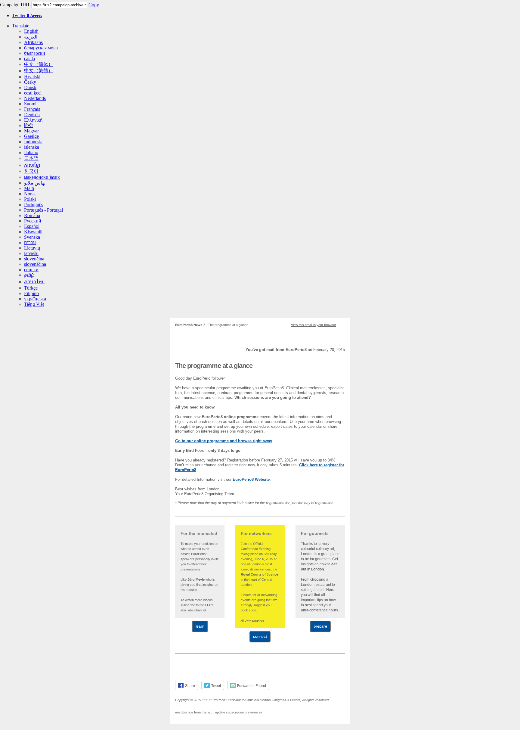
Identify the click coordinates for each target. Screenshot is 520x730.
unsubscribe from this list (193, 712)
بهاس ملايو (34, 182)
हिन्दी (28, 125)
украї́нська (35, 298)
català (29, 58)
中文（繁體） (38, 70)
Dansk (30, 87)
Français (32, 109)
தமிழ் (29, 275)
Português (33, 204)
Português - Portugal (43, 210)
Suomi (30, 103)
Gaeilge (31, 136)
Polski (30, 199)
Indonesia (33, 141)
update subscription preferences (238, 712)
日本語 (31, 158)
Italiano (31, 152)
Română (32, 215)
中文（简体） (38, 64)
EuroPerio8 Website (251, 479)
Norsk (30, 193)
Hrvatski (32, 76)
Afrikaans (33, 42)
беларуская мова (41, 47)
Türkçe (31, 287)
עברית (30, 242)
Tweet (216, 686)
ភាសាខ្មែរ (32, 165)
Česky (30, 82)
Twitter (27, 15)
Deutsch (32, 114)
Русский (32, 220)
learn (200, 626)
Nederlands (35, 98)
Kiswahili (33, 231)
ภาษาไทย (34, 281)
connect (260, 637)
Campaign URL (15, 4)
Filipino (31, 293)
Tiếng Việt (34, 304)
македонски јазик (42, 177)
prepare (320, 626)
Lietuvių (32, 247)
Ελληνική (33, 120)
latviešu (31, 253)
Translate (20, 25)
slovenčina (34, 258)
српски (31, 269)
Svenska (32, 237)
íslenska (31, 147)
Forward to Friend (251, 686)
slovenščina (35, 264)
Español (31, 226)
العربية (30, 36)
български (34, 53)
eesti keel (33, 92)
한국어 (31, 171)
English (31, 31)
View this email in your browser (313, 325)
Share (190, 686)
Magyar (31, 130)
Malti (29, 188)
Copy (93, 4)
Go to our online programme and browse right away (223, 441)
